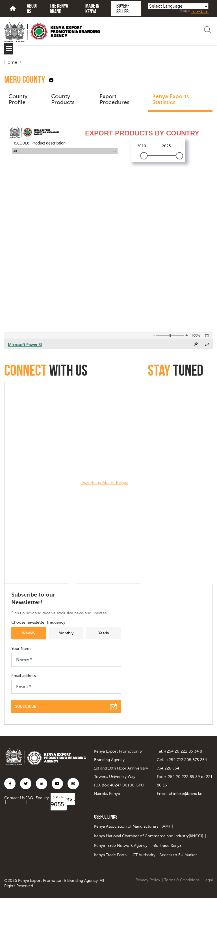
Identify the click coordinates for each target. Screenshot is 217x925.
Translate (200, 11)
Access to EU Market (178, 855)
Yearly (103, 633)
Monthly (65, 633)
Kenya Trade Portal (110, 855)
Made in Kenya (92, 8)
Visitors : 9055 (63, 801)
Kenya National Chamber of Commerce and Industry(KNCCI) (148, 836)
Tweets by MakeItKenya (104, 482)
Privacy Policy (148, 880)
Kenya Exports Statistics (170, 99)
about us (32, 8)
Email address (23, 676)
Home (10, 62)
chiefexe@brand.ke (185, 794)
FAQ (29, 798)
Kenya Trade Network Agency (120, 845)
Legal (208, 880)
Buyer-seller (122, 8)
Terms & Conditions (181, 880)
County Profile (17, 99)
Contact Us (14, 798)
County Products (63, 99)
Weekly (28, 633)
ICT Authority (143, 855)
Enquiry (42, 798)
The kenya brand (59, 8)
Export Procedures (114, 99)
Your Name (21, 649)
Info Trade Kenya (166, 845)
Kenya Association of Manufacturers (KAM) (132, 826)
